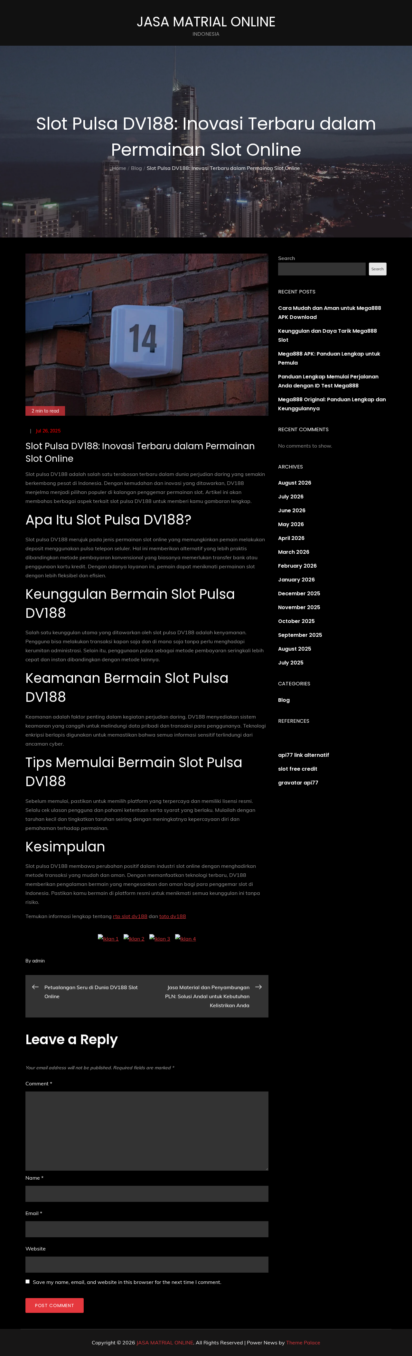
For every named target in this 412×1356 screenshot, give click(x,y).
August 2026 (294, 483)
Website (35, 1248)
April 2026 (291, 538)
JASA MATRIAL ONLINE (206, 21)
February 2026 (297, 566)
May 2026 (291, 524)
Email (33, 1213)
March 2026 (293, 552)
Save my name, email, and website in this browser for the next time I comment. (127, 1282)
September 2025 (300, 635)
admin (38, 961)
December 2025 (299, 593)
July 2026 (291, 496)
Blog (284, 700)
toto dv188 (172, 916)
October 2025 (296, 621)
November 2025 (299, 607)
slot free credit (297, 769)
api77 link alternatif (303, 755)
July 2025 (291, 662)
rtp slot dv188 (130, 916)
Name (34, 1178)
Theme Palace (303, 1342)
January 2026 (296, 579)
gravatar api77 (298, 782)
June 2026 (291, 510)
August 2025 (294, 649)
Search (286, 258)
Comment (38, 1083)
